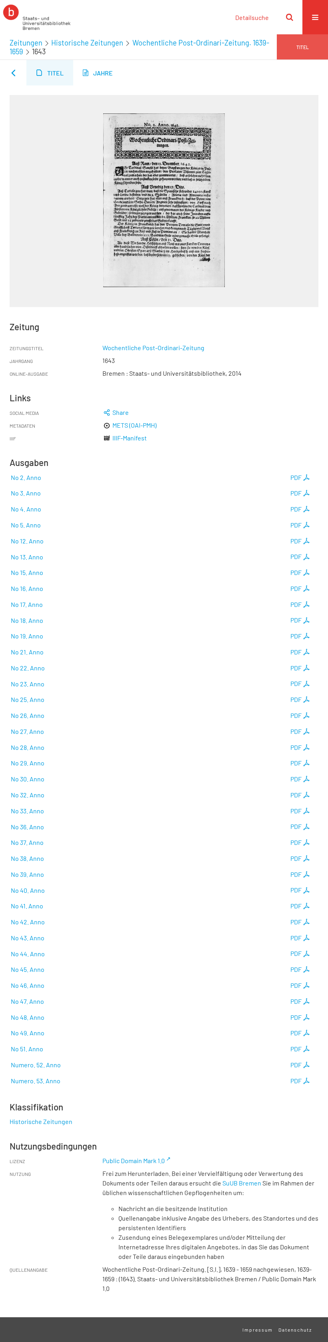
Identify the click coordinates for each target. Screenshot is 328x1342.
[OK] (289, 17)
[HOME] (36, 17)
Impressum (257, 1329)
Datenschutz (295, 1329)
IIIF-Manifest (129, 438)
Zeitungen (26, 42)
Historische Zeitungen (87, 42)
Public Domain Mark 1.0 (133, 1160)
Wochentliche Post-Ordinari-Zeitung (153, 347)
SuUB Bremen (241, 1183)
